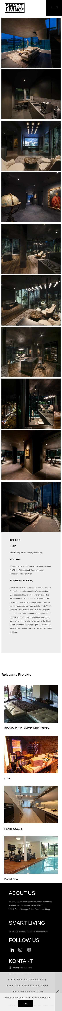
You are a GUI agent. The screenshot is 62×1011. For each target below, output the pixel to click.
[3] (31, 455)
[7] (31, 249)
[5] (31, 352)
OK (25, 1003)
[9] (31, 146)
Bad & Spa (11, 879)
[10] (31, 94)
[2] (31, 507)
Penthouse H (13, 828)
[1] (31, 43)
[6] (31, 300)
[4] (31, 404)
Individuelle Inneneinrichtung (26, 728)
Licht (8, 778)
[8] (31, 197)
